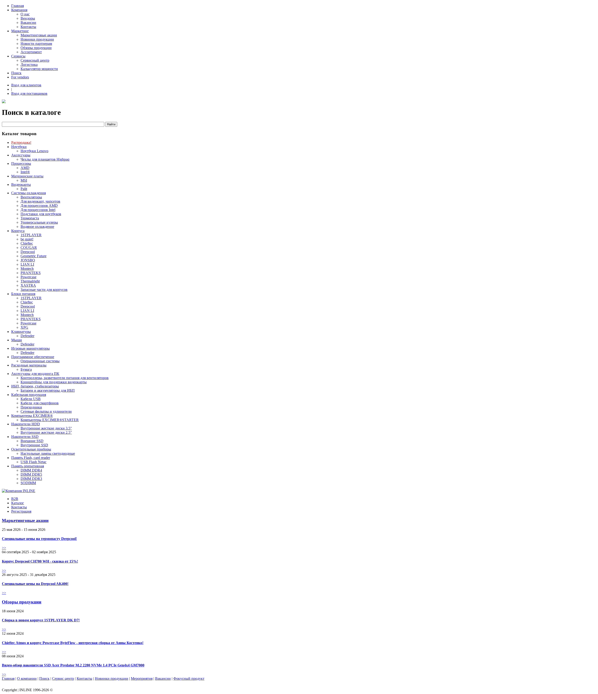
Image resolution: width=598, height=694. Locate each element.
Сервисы (18, 56)
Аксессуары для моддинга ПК (35, 374)
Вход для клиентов (26, 85)
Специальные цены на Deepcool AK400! (35, 584)
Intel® (25, 172)
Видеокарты (21, 185)
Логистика (29, 65)
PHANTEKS (31, 273)
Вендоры (28, 18)
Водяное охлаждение (37, 227)
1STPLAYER (31, 235)
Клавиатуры (21, 332)
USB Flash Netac (33, 462)
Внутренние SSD (34, 445)
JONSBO (28, 260)
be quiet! (27, 239)
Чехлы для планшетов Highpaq (45, 159)
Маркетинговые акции (39, 35)
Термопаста (30, 218)
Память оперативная (27, 466)
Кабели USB (31, 399)
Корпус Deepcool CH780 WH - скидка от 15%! (40, 561)
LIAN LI (27, 264)
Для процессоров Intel (38, 210)
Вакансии (28, 23)
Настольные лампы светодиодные (48, 453)
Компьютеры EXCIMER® (32, 416)
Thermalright (30, 281)
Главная (17, 6)
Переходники (31, 407)
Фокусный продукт (188, 678)
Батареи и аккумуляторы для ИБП (48, 390)
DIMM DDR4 (31, 470)
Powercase (28, 277)
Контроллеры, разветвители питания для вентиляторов (65, 378)
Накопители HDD (25, 424)
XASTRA (28, 285)
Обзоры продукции (36, 48)
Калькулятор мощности (39, 69)
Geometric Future (33, 256)
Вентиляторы (31, 197)
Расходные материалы (28, 365)
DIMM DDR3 (31, 479)
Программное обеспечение (32, 357)
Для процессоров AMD (39, 206)
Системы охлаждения (28, 193)
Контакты (28, 27)
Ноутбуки (19, 147)
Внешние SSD (32, 441)
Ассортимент (31, 52)
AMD (25, 168)
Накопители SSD (25, 437)
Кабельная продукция (28, 395)
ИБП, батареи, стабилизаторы (35, 386)
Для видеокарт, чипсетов (40, 201)
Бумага (26, 369)
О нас (25, 14)
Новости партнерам (36, 44)
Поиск (16, 73)
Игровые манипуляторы (30, 348)
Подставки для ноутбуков (41, 214)
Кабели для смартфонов (40, 403)
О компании (27, 678)
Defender (27, 336)
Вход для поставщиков (29, 93)
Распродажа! (21, 142)
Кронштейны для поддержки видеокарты (54, 382)
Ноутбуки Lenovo (34, 151)
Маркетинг (20, 31)
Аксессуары (20, 155)
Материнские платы (27, 176)
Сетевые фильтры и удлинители (46, 411)
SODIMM (28, 483)
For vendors (20, 77)
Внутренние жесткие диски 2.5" (46, 432)
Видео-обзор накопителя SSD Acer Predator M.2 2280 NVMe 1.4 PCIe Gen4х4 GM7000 (73, 665)
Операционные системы (40, 361)
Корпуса (18, 231)
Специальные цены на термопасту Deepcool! (39, 539)
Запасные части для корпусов (44, 290)
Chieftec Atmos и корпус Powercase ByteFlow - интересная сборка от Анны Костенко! (72, 643)
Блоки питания (23, 294)
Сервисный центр (35, 60)
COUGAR (29, 248)
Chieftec (27, 243)
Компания (19, 10)
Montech (27, 269)
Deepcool (28, 252)
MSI (24, 180)
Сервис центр (63, 678)
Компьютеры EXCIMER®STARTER (50, 420)
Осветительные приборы (31, 449)
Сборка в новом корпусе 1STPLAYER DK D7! (41, 620)
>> (4, 548)
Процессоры (21, 164)
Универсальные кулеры (39, 222)
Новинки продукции (37, 39)
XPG (24, 327)
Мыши (16, 340)
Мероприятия (142, 678)
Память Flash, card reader (30, 458)
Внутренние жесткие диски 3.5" (46, 428)
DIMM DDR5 (31, 474)
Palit (24, 189)
